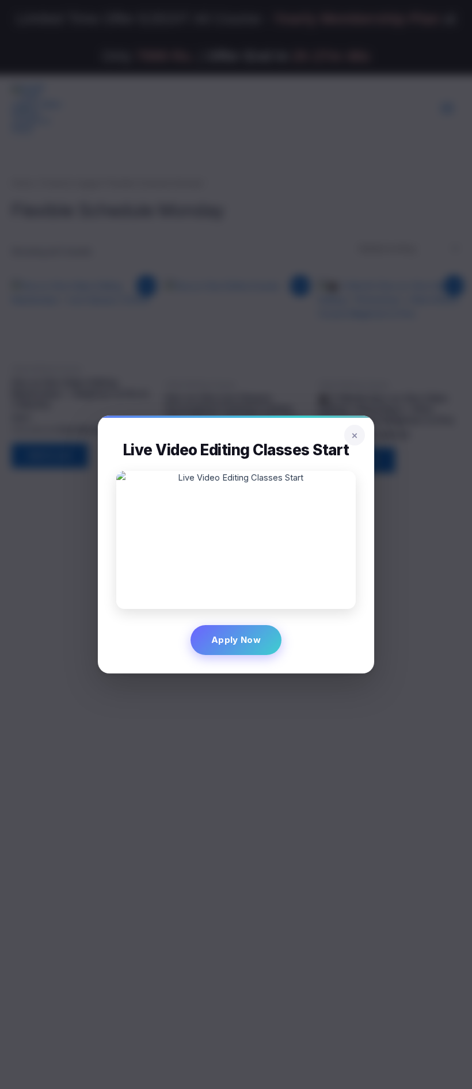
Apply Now (236, 639)
